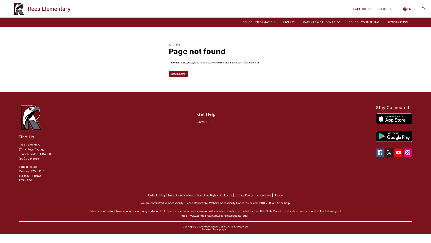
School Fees (263, 195)
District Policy (156, 195)
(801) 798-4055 (29, 158)
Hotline (278, 195)
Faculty (289, 22)
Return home (178, 73)
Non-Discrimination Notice (185, 195)
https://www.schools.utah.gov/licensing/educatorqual (214, 215)
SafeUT (202, 122)
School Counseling (364, 22)
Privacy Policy (244, 195)
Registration (397, 22)
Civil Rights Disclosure (218, 195)
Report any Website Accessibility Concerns (221, 203)
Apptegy (221, 229)
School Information (259, 22)
